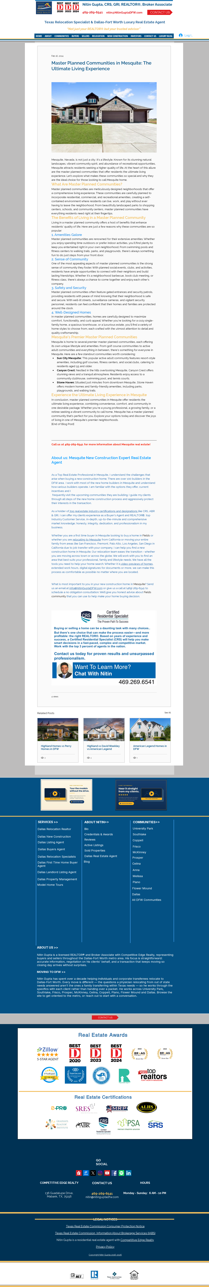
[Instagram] (100, 1173)
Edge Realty (145, 1240)
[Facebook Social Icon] (114, 1173)
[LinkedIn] (128, 1173)
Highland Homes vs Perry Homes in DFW (56, 747)
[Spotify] (121, 1173)
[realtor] (79, 1173)
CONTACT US (102, 1183)
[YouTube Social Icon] (107, 1173)
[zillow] (86, 1173)
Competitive (129, 1240)
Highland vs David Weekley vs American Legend (103, 747)
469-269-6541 (92, 12)
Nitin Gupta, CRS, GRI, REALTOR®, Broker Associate (127, 4)
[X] (93, 1173)
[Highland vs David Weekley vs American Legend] (104, 729)
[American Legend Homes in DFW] (150, 729)
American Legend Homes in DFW (150, 747)
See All (167, 713)
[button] (48, 36)
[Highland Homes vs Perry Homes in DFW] (58, 729)
